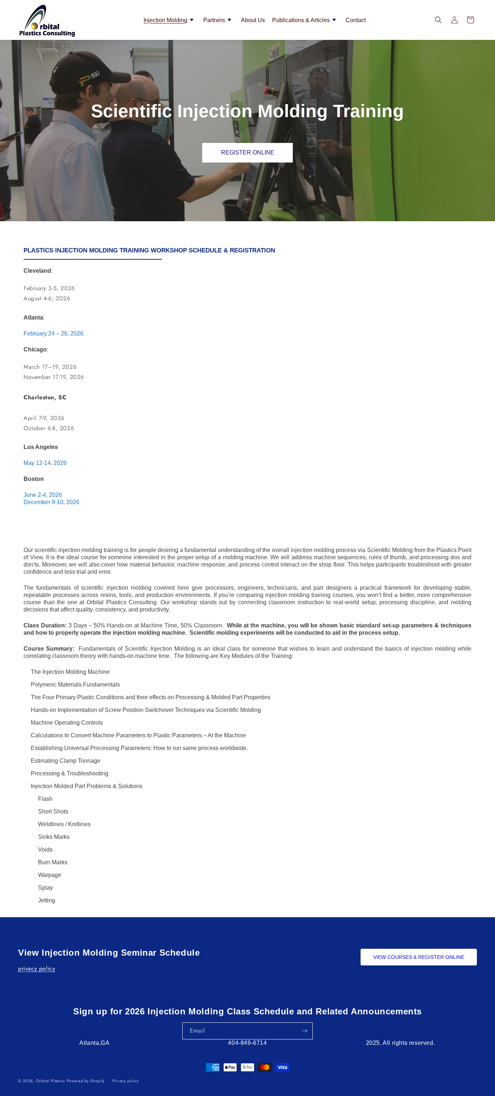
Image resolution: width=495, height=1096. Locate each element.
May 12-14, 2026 (45, 463)
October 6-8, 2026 (49, 428)
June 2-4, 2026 (43, 495)
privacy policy (36, 968)
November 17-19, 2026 (54, 377)
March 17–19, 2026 (50, 367)
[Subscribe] (304, 1030)
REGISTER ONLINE (247, 152)
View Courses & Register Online (418, 957)
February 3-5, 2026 (49, 288)
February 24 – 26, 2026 (53, 333)
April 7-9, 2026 (44, 418)
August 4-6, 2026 (47, 298)
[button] (169, 20)
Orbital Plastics (50, 1081)
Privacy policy (125, 1081)
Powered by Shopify (86, 1081)
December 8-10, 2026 (51, 502)
